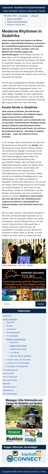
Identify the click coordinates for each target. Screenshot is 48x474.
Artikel (5, 11)
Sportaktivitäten (10, 380)
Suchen (41, 304)
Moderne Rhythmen (18, 346)
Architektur (11, 329)
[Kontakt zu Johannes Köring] (24, 456)
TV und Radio (12, 336)
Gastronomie (8, 373)
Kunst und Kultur (10, 319)
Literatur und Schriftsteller (17, 363)
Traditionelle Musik (18, 349)
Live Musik (14, 352)
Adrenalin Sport (10, 387)
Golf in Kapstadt (10, 377)
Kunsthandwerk (13, 332)
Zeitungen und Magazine (17, 366)
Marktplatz (13, 11)
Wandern (7, 383)
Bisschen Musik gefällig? (20, 356)
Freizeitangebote (10, 370)
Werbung (22, 11)
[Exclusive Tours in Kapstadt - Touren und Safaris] (24, 285)
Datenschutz (33, 11)
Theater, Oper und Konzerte (18, 359)
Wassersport (8, 390)
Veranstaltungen (10, 393)
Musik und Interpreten (16, 339)
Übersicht (7, 316)
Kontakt (42, 11)
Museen (9, 326)
